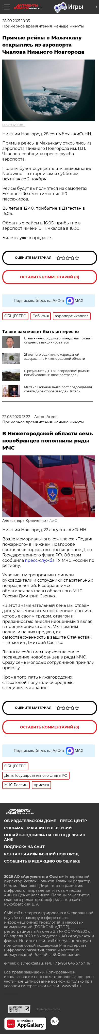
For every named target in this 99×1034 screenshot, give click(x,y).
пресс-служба (40, 560)
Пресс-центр (73, 820)
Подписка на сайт (24, 846)
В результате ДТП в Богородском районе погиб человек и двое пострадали (57, 373)
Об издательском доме (30, 820)
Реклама (13, 828)
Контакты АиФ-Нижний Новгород (41, 854)
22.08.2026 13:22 (16, 416)
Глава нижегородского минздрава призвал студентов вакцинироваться (58, 340)
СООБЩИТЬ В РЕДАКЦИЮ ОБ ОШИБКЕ (42, 861)
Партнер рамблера (48, 1009)
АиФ (53, 520)
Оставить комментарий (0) (49, 277)
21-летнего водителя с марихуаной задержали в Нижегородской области (54, 357)
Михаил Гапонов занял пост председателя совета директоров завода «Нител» (58, 389)
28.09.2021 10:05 (16, 21)
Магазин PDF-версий (49, 828)
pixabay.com (13, 124)
